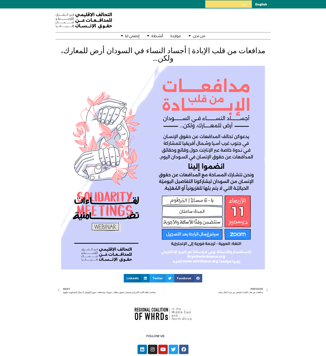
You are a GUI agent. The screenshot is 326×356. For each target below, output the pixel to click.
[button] (188, 278)
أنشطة (157, 36)
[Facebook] (183, 349)
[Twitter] (173, 349)
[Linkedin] (142, 349)
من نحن (199, 36)
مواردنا (176, 36)
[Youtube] (163, 349)
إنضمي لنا (132, 36)
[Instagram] (152, 349)
